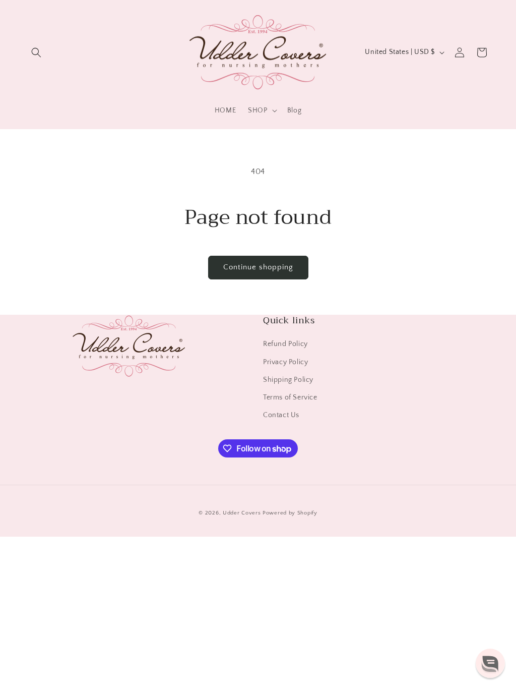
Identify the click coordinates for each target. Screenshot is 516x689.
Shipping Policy (288, 380)
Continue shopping (258, 267)
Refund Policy (285, 344)
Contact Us (281, 415)
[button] (36, 52)
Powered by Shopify (290, 513)
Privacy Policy (285, 362)
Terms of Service (290, 397)
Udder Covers (242, 513)
